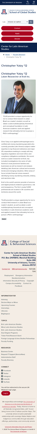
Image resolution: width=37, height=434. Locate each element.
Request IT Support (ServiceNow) (13, 354)
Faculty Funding (7, 341)
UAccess (4, 311)
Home (7, 55)
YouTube (6, 382)
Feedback (18, 286)
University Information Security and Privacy (18, 427)
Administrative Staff (8, 357)
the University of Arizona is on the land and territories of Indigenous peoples (18, 404)
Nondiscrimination (18, 278)
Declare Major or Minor (9, 302)
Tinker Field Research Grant (11, 336)
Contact (17, 28)
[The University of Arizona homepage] (12, 2)
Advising (4, 300)
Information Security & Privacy (14, 281)
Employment (9, 275)
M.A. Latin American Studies (11, 330)
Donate (17, 39)
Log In (5, 393)
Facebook (7, 371)
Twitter (5, 373)
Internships (5, 308)
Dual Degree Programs (9, 333)
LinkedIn (6, 379)
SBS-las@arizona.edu (19, 269)
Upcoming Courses (8, 305)
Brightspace (5, 314)
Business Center (7, 352)
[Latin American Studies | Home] (18, 11)
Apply (17, 33)
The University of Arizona (18, 431)
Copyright (30, 281)
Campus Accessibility (13, 283)
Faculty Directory (19, 55)
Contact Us (6, 269)
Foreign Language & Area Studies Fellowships (18, 339)
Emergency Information (24, 275)
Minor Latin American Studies (12, 327)
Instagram (7, 376)
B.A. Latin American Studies (11, 324)
